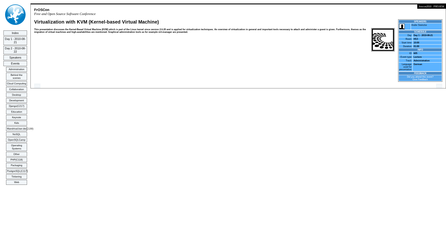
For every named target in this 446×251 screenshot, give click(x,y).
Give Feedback (420, 79)
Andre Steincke (419, 25)
